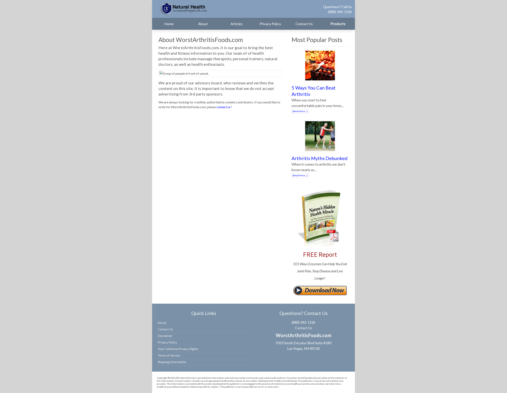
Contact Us (304, 24)
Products (338, 24)
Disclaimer (165, 336)
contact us (223, 107)
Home (169, 24)
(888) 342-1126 (340, 12)
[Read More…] (300, 111)
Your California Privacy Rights (178, 349)
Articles (237, 24)
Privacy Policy (270, 24)
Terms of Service (169, 355)
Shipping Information (172, 362)
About (203, 24)
